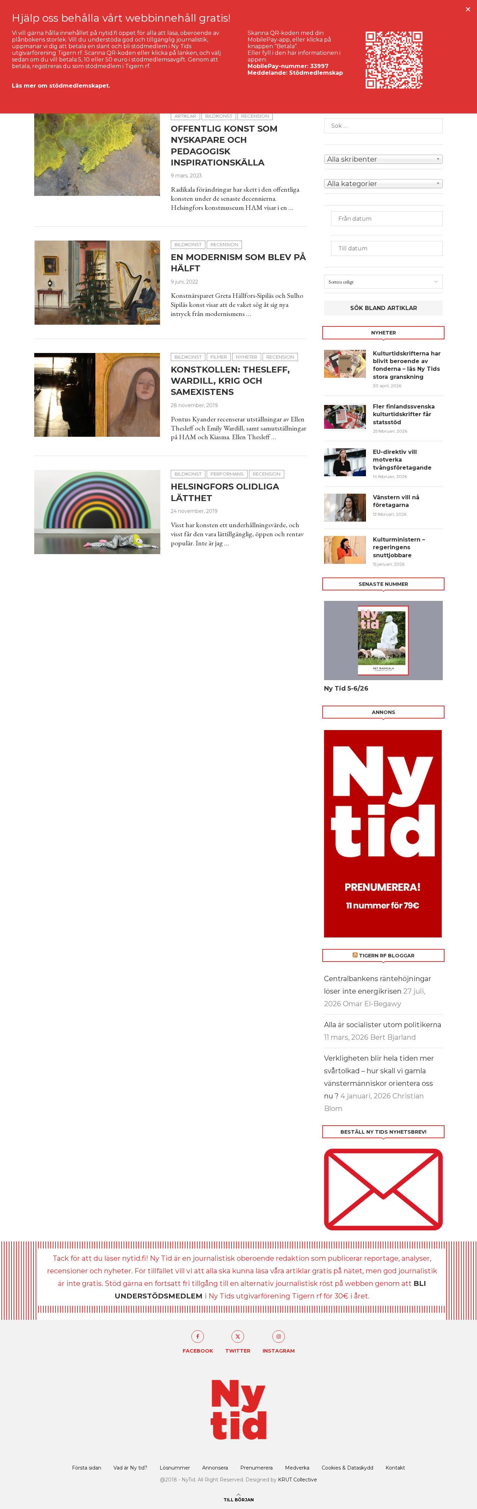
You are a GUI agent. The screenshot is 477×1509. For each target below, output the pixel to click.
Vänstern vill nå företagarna (396, 501)
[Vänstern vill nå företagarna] (345, 508)
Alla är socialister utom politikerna (382, 1025)
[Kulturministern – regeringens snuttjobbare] (345, 550)
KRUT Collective (297, 1480)
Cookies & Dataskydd (347, 1468)
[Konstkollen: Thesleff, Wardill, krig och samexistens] (97, 395)
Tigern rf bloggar (386, 955)
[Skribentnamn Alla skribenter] (383, 158)
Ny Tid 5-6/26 (346, 688)
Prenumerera (256, 1468)
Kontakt (395, 1468)
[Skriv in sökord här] (383, 125)
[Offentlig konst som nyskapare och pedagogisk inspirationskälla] (97, 154)
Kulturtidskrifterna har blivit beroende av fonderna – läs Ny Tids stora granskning (407, 365)
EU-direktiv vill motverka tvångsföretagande (403, 460)
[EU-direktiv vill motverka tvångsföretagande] (345, 462)
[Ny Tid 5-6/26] (383, 640)
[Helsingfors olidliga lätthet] (97, 512)
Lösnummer (175, 1468)
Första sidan (86, 1468)
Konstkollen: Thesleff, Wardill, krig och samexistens (230, 381)
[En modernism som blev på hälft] (97, 282)
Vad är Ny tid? (130, 1468)
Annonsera (215, 1468)
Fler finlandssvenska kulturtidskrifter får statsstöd (404, 414)
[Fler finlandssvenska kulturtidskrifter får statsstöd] (345, 417)
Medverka (297, 1468)
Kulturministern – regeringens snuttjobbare (399, 547)
